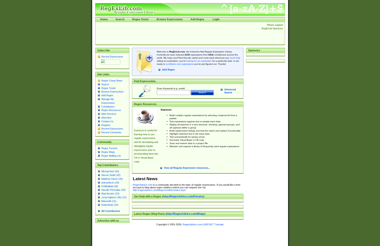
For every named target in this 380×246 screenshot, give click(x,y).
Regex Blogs (108, 152)
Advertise (106, 117)
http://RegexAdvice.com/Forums (183, 196)
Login (216, 19)
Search (119, 19)
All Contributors (110, 211)
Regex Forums (109, 148)
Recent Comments (111, 132)
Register (105, 125)
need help (235, 58)
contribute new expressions (180, 64)
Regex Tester (140, 19)
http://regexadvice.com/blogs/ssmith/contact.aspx (159, 190)
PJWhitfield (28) (109, 186)
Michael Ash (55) (110, 171)
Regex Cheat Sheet (111, 80)
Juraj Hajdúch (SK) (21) (114, 197)
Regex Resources (111, 110)
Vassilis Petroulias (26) (113, 190)
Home (104, 19)
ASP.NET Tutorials (214, 224)
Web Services (108, 114)
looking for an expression (199, 61)
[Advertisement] (177, 33)
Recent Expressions (112, 56)
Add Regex (197, 19)
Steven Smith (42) (111, 175)
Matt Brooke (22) (110, 193)
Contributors (108, 106)
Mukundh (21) (108, 201)
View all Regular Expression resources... (187, 167)
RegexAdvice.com (142, 184)
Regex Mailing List (111, 155)
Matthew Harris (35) (112, 179)
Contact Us (107, 121)
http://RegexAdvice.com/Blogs (185, 213)
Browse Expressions (170, 19)
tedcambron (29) (110, 182)
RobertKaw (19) (109, 204)
